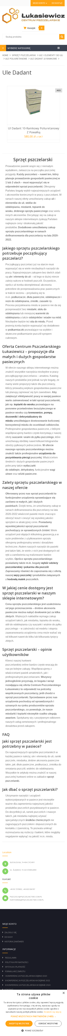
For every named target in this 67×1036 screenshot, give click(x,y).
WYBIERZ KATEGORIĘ (18, 48)
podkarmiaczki (16, 329)
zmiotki (34, 301)
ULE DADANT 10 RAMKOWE (43, 59)
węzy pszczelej (22, 575)
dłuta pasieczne (35, 297)
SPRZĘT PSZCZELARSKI (24, 55)
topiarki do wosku (24, 404)
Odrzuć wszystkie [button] (48, 1023)
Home (5, 55)
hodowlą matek (16, 579)
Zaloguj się (11, 932)
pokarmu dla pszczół (36, 567)
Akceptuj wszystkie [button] (19, 1023)
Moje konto (39, 3)
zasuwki (43, 301)
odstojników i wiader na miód (45, 317)
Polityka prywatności (16, 962)
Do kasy (56, 3)
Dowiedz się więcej (52, 1012)
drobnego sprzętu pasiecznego (31, 211)
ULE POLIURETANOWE (16, 59)
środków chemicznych (38, 820)
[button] (33, 1016)
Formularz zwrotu (15, 971)
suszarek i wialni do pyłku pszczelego (33, 437)
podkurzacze (18, 297)
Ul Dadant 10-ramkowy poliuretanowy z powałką (33, 130)
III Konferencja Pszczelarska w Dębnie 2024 (27, 985)
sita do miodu (37, 321)
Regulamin (10, 958)
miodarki (31, 309)
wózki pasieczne (27, 473)
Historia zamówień (14, 942)
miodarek (26, 207)
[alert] (33, 1013)
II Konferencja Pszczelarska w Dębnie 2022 (27, 980)
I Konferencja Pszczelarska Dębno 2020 (26, 976)
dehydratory (27, 469)
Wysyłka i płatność (15, 967)
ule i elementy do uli (20, 276)
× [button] (63, 993)
